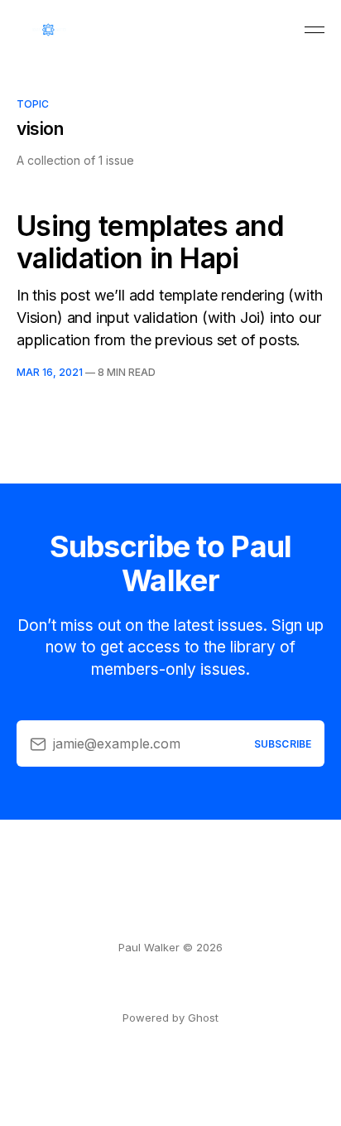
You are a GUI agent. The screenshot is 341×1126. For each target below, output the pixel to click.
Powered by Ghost (170, 1017)
